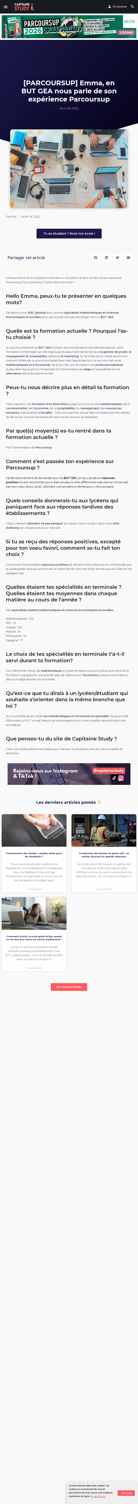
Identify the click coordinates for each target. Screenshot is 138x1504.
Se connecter (120, 6)
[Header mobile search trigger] (132, 6)
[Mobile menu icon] (5, 7)
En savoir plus (97, 1496)
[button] (95, 257)
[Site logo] (25, 7)
